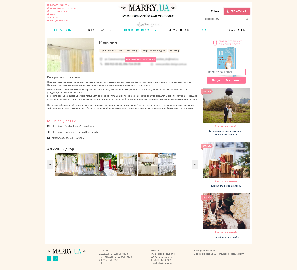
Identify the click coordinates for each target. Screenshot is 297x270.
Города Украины (234, 30)
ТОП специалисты (59, 30)
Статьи (206, 30)
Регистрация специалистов (115, 257)
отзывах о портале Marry (231, 253)
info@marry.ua (165, 263)
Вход (216, 11)
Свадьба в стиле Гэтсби (226, 236)
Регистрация (238, 11)
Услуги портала (179, 30)
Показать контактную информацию (140, 59)
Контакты (104, 263)
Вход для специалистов (113, 253)
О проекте (105, 250)
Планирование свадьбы (140, 30)
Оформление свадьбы (226, 126)
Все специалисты (100, 30)
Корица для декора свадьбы (226, 185)
